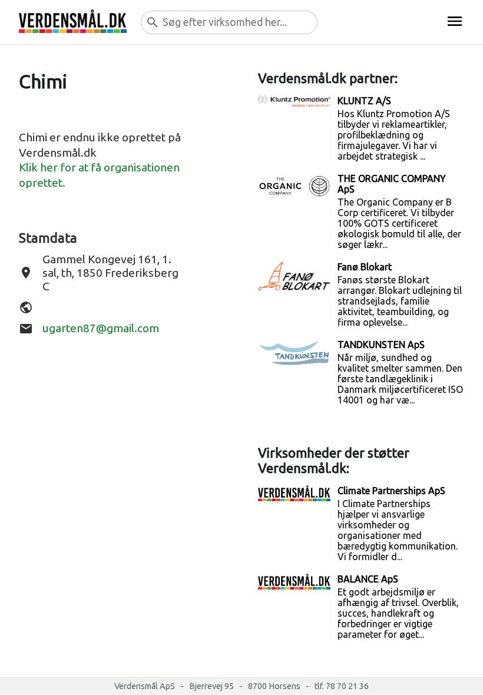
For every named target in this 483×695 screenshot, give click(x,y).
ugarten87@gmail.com (100, 328)
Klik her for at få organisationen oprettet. (99, 175)
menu (454, 21)
